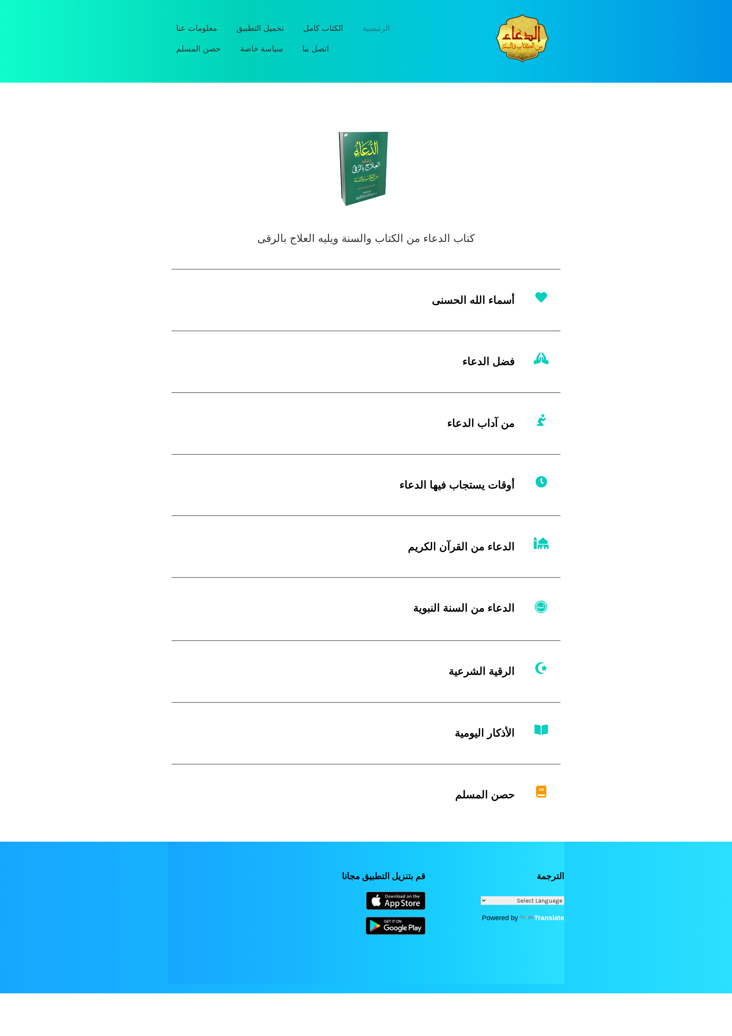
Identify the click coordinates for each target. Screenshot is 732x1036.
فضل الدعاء (488, 361)
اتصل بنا (315, 48)
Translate (549, 918)
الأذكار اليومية (485, 733)
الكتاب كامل (323, 28)
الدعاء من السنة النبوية (464, 608)
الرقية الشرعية (482, 671)
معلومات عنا (196, 28)
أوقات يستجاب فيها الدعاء (457, 485)
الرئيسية (376, 28)
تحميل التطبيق (260, 28)
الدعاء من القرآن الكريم (461, 546)
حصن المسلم (198, 48)
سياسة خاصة (261, 48)
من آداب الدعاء (481, 423)
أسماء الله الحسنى (473, 300)
